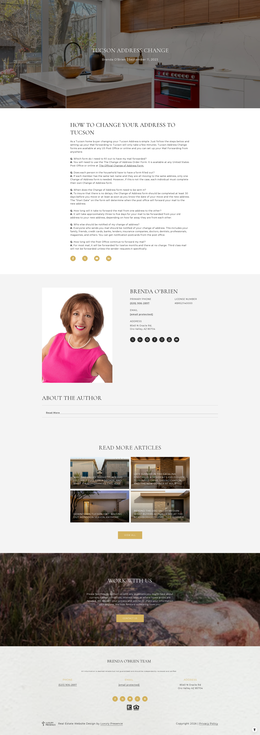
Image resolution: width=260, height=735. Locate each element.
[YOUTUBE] (176, 339)
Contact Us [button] (130, 618)
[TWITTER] (132, 339)
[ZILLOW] (169, 339)
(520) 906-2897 (140, 303)
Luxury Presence (111, 723)
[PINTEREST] (145, 699)
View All (130, 535)
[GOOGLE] (147, 339)
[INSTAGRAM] (162, 339)
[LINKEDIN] (140, 339)
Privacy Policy (208, 723)
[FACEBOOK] (154, 339)
